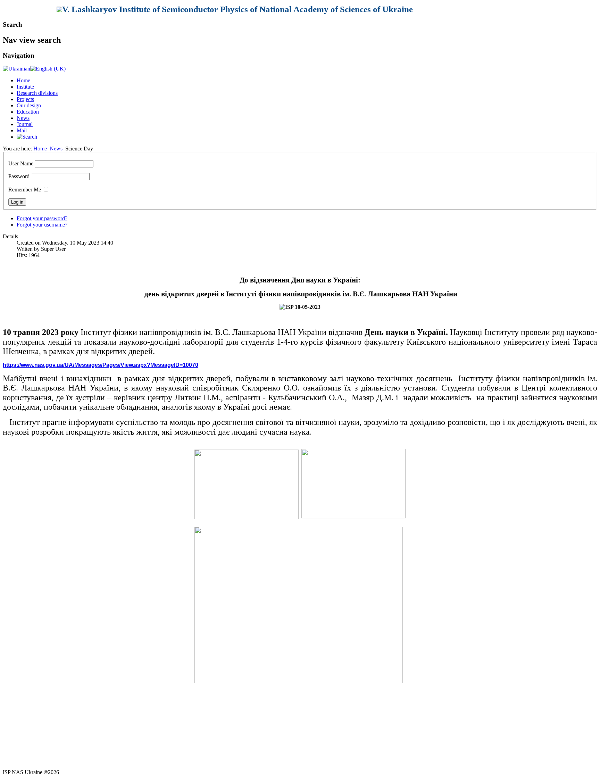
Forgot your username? (42, 225)
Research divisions (37, 93)
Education (28, 112)
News (23, 118)
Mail (22, 130)
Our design (29, 105)
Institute (25, 87)
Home (23, 80)
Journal (25, 124)
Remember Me (24, 189)
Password (19, 176)
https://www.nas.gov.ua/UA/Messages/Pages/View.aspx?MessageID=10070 (100, 365)
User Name (20, 163)
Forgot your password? (42, 218)
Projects (25, 99)
